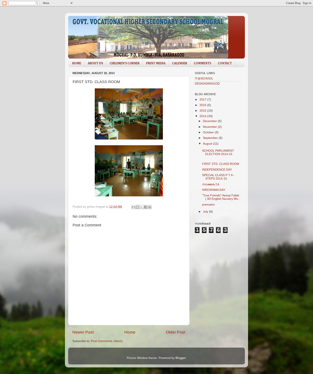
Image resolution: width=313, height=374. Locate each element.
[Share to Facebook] (146, 207)
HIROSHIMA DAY (213, 189)
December (210, 121)
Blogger (180, 358)
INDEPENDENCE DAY (217, 169)
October (209, 132)
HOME (76, 63)
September (211, 138)
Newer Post (83, 332)
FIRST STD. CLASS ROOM (220, 163)
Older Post (175, 332)
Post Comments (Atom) (106, 341)
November (210, 126)
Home (129, 332)
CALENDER (179, 63)
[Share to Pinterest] (150, 207)
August (208, 143)
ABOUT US (95, 63)
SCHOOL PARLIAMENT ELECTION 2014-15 (218, 152)
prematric (208, 204)
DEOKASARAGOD (207, 83)
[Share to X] (141, 207)
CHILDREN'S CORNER (124, 63)
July (206, 211)
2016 (203, 105)
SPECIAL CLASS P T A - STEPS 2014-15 (218, 177)
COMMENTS (202, 63)
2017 (203, 99)
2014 (203, 116)
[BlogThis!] (137, 207)
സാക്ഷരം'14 (210, 184)
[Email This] (133, 207)
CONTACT (225, 63)
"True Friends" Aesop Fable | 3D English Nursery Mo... (221, 197)
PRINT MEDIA (155, 63)
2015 (203, 110)
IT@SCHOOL (204, 78)
